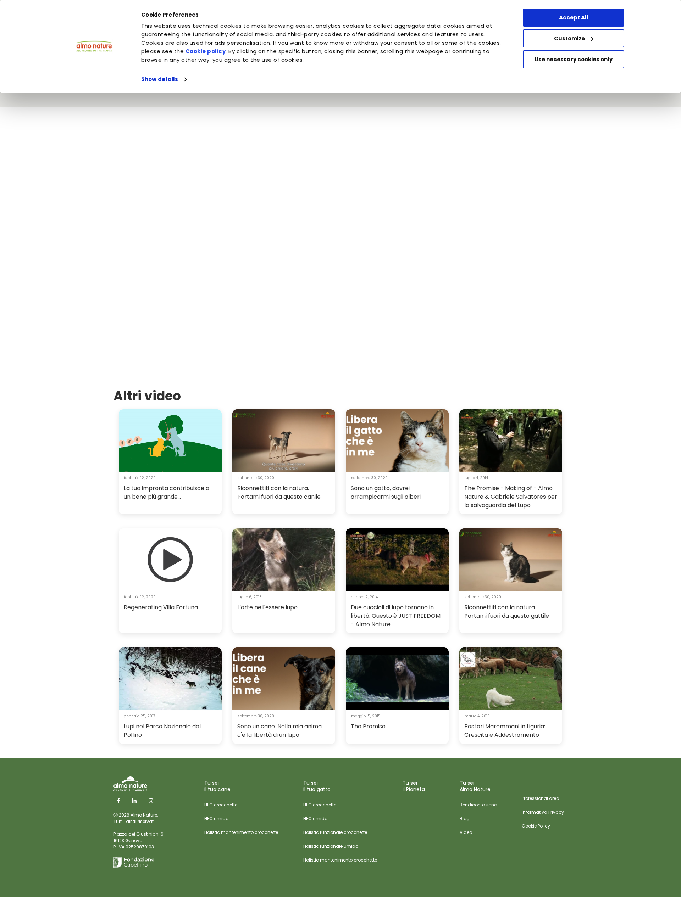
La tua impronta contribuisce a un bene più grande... (166, 492)
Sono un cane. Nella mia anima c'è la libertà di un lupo (279, 730)
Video (466, 832)
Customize (569, 38)
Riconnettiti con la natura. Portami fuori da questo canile (279, 492)
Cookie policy (206, 51)
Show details (159, 79)
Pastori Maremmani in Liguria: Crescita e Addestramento (504, 730)
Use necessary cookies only (574, 59)
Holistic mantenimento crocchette (241, 832)
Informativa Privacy (543, 812)
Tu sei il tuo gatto (317, 786)
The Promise (368, 726)
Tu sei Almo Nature (475, 786)
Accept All (573, 17)
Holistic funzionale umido (330, 846)
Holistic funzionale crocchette (335, 832)
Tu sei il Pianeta (414, 786)
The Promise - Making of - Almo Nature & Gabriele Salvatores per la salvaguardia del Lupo (510, 496)
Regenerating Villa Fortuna (161, 607)
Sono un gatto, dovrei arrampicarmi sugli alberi (386, 492)
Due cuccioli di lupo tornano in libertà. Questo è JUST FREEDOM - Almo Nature (396, 615)
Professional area (540, 798)
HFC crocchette (220, 805)
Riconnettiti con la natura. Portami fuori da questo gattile (506, 611)
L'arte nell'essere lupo (267, 607)
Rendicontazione (478, 805)
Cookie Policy (536, 826)
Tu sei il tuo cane (217, 786)
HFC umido (216, 818)
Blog (465, 818)
